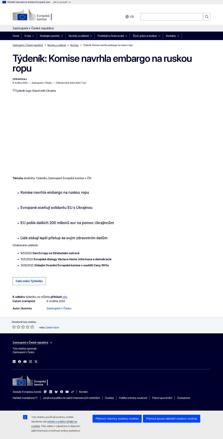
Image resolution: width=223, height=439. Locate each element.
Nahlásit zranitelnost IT (25, 397)
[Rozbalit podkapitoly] (34, 36)
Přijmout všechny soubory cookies (117, 418)
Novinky (74, 45)
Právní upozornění (162, 397)
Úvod (16, 35)
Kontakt (83, 391)
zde (64, 296)
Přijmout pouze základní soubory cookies (171, 418)
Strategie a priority (50, 35)
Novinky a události (79, 35)
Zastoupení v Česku (59, 308)
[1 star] (14, 327)
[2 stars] (16, 327)
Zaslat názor (52, 327)
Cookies (109, 397)
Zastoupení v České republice (28, 45)
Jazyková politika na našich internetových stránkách (71, 397)
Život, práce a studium (145, 35)
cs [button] (132, 16)
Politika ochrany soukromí (133, 397)
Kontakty (171, 35)
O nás (27, 35)
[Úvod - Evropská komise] (37, 15)
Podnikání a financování (111, 35)
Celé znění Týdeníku (29, 281)
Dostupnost (183, 397)
